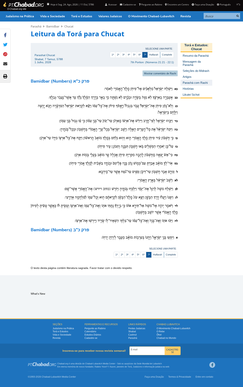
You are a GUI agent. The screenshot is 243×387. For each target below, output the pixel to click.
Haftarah (153, 54)
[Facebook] (212, 365)
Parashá (36, 26)
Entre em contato (204, 376)
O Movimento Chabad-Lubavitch (151, 16)
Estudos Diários (93, 334)
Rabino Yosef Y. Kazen (105, 366)
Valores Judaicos (110, 16)
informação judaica (153, 366)
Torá (130, 366)
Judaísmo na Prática (20, 16)
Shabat (132, 331)
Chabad (88, 363)
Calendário (90, 331)
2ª (118, 54)
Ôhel (159, 334)
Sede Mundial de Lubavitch (149, 363)
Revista (185, 16)
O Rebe (161, 331)
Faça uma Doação (204, 4)
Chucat (68, 26)
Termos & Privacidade (179, 376)
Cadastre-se (91, 338)
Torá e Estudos (81, 16)
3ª (123, 54)
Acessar (112, 4)
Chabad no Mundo (166, 338)
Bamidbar (52, 26)
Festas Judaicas (136, 328)
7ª (145, 54)
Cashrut (132, 334)
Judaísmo (137, 366)
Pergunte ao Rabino (151, 4)
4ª (129, 54)
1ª (113, 54)
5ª (134, 54)
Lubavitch (97, 363)
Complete (167, 54)
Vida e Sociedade (52, 16)
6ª (140, 54)
